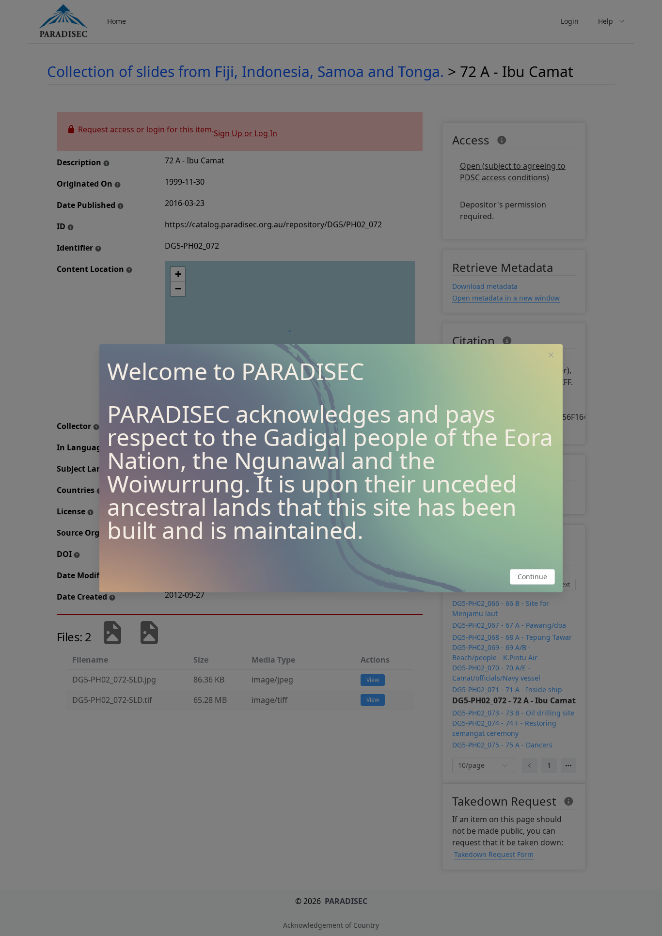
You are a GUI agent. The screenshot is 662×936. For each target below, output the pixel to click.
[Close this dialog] (551, 355)
